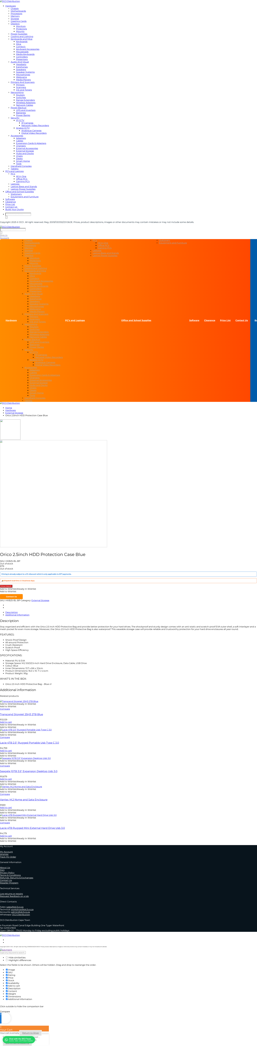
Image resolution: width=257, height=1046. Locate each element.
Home (8, 408)
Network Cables (24, 105)
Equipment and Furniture (25, 196)
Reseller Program (9, 883)
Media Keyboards (25, 54)
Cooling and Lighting (22, 36)
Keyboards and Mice (21, 39)
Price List (10, 204)
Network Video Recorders (35, 125)
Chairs (19, 156)
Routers (20, 95)
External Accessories (27, 148)
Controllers (22, 57)
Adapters (21, 138)
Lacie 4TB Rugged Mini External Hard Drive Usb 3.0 (32, 828)
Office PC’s (21, 179)
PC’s (13, 174)
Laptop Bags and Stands (24, 186)
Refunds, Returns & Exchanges (16, 878)
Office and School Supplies (19, 191)
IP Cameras (27, 123)
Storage (15, 18)
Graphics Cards (19, 21)
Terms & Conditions (10, 875)
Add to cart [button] (6, 722)
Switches (21, 97)
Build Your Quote (14, 209)
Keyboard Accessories (27, 49)
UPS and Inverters (25, 110)
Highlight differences (19, 960)
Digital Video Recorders (34, 133)
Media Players (23, 79)
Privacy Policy (7, 872)
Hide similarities (17, 957)
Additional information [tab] (17, 615)
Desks (19, 158)
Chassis (15, 8)
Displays (15, 23)
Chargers (21, 146)
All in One (21, 176)
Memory (15, 16)
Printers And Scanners (23, 82)
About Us (5, 867)
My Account (6, 852)
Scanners (21, 87)
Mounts (20, 31)
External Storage (25, 151)
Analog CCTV (23, 128)
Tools (18, 163)
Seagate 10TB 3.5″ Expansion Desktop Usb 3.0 (28, 771)
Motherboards (18, 11)
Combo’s (20, 46)
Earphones (22, 67)
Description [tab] (11, 612)
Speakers (21, 69)
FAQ (2, 870)
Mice (18, 44)
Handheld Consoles (21, 166)
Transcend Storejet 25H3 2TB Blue (21, 714)
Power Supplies (19, 34)
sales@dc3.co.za (14, 907)
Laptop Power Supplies (23, 189)
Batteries (21, 113)
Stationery (16, 194)
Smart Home (23, 161)
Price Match (6, 586)
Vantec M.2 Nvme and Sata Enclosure (23, 799)
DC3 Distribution (21, 914)
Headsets (21, 64)
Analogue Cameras (31, 130)
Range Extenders (25, 100)
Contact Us (11, 207)
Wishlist (4, 854)
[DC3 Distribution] (10, 1)
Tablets (14, 168)
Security (15, 118)
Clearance (10, 202)
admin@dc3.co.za (20, 912)
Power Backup (18, 107)
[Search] (6, 217)
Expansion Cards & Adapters (31, 143)
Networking (17, 92)
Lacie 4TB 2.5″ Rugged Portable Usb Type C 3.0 (29, 742)
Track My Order (8, 857)
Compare (5, 709)
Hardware (10, 6)
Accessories (17, 135)
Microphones (23, 74)
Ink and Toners (24, 90)
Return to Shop (30, 1033)
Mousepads (22, 51)
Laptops (15, 184)
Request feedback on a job (14, 896)
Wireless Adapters (25, 102)
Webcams (21, 77)
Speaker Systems (25, 72)
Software (10, 199)
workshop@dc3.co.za (22, 909)
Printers (20, 85)
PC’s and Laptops (14, 171)
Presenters (22, 59)
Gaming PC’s (23, 181)
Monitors (21, 26)
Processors (16, 13)
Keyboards (21, 41)
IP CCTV (20, 120)
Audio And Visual (20, 62)
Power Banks (23, 115)
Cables (19, 140)
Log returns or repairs (11, 893)
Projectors (21, 29)
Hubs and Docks (25, 153)
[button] (18, 589)
